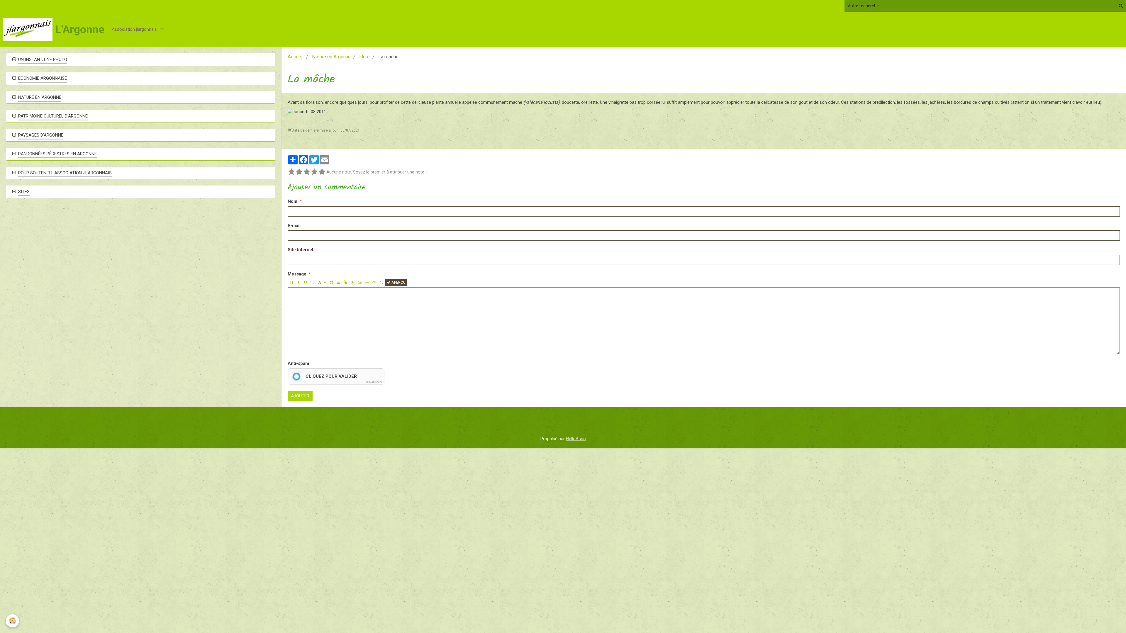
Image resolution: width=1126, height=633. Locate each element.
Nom (292, 201)
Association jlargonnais (135, 29)
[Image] (360, 282)
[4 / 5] (314, 172)
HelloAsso (576, 438)
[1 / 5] (291, 172)
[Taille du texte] (312, 282)
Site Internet (300, 249)
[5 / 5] (322, 172)
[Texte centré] (338, 282)
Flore (364, 56)
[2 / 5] (299, 172)
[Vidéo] (367, 282)
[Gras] (291, 282)
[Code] (374, 282)
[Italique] (298, 282)
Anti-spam (298, 363)
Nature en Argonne (331, 56)
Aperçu (398, 282)
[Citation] (331, 282)
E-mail (294, 225)
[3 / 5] (306, 172)
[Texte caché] (352, 282)
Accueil (295, 56)
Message (297, 274)
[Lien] (345, 282)
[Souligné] (305, 282)
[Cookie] (12, 620)
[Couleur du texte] (322, 282)
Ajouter (300, 396)
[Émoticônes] (381, 282)
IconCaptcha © (373, 381)
